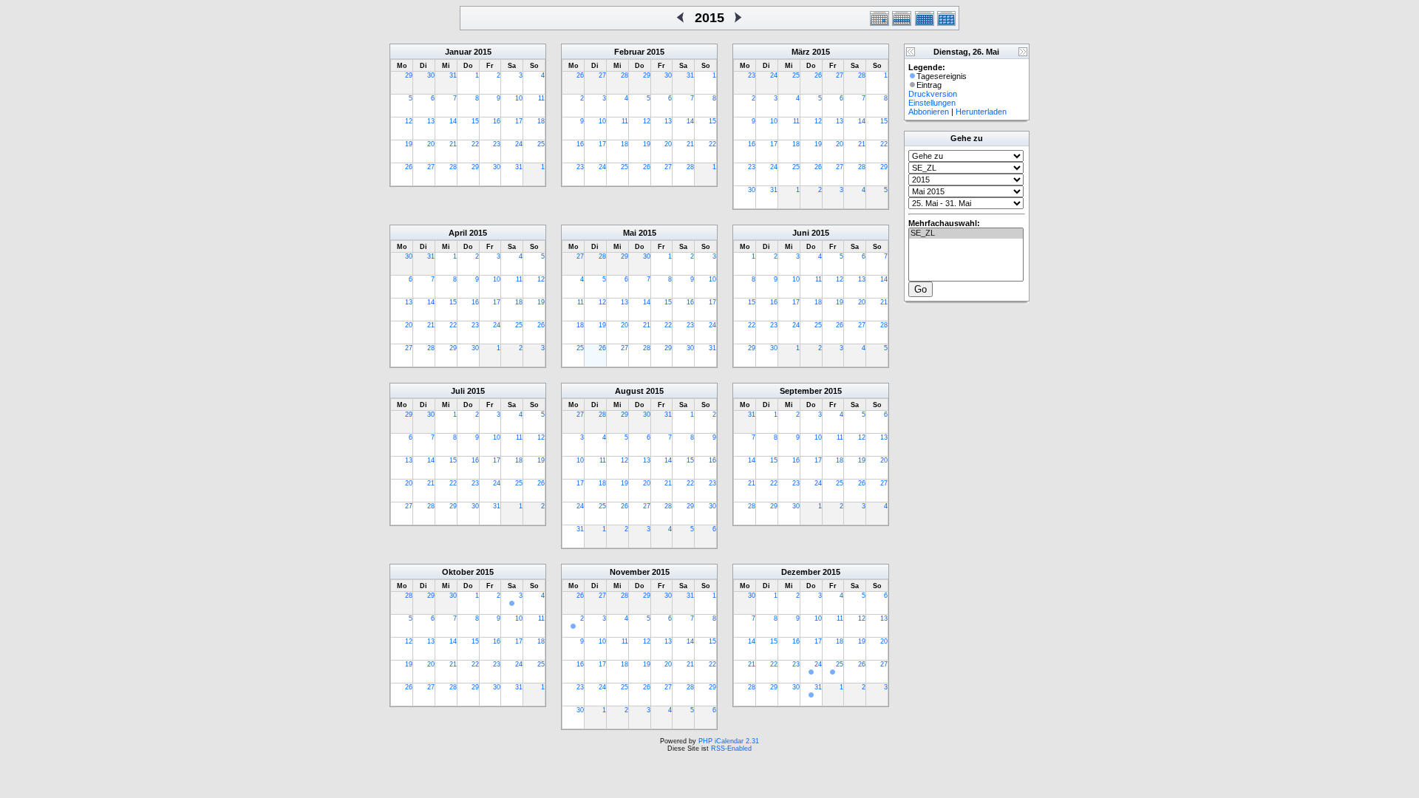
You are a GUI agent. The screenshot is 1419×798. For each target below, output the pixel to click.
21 (453, 144)
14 (453, 121)
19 (408, 144)
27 (431, 167)
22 (475, 144)
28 (453, 167)
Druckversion (932, 93)
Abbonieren (928, 111)
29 (408, 75)
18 (541, 121)
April (458, 232)
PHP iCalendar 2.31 (728, 741)
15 (475, 121)
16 (496, 121)
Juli (458, 390)
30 (431, 75)
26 (408, 167)
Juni (800, 232)
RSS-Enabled (731, 748)
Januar (458, 51)
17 (519, 121)
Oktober (458, 571)
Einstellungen (932, 102)
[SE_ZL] (966, 233)
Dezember (800, 571)
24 (519, 144)
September (801, 390)
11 (541, 98)
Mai (629, 232)
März (801, 51)
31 (453, 75)
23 (496, 144)
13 (431, 121)
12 (408, 121)
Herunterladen (981, 111)
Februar (629, 51)
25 (541, 144)
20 (431, 144)
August (629, 390)
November (630, 571)
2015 (482, 51)
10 (519, 98)
